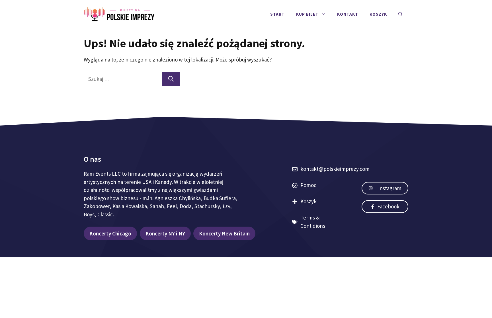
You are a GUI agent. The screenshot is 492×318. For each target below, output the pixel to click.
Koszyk (378, 14)
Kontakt (347, 14)
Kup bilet (307, 14)
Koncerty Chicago (110, 233)
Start (277, 14)
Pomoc (308, 185)
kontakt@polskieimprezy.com (335, 168)
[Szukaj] (171, 79)
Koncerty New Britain (224, 233)
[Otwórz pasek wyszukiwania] (400, 14)
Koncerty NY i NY (165, 233)
